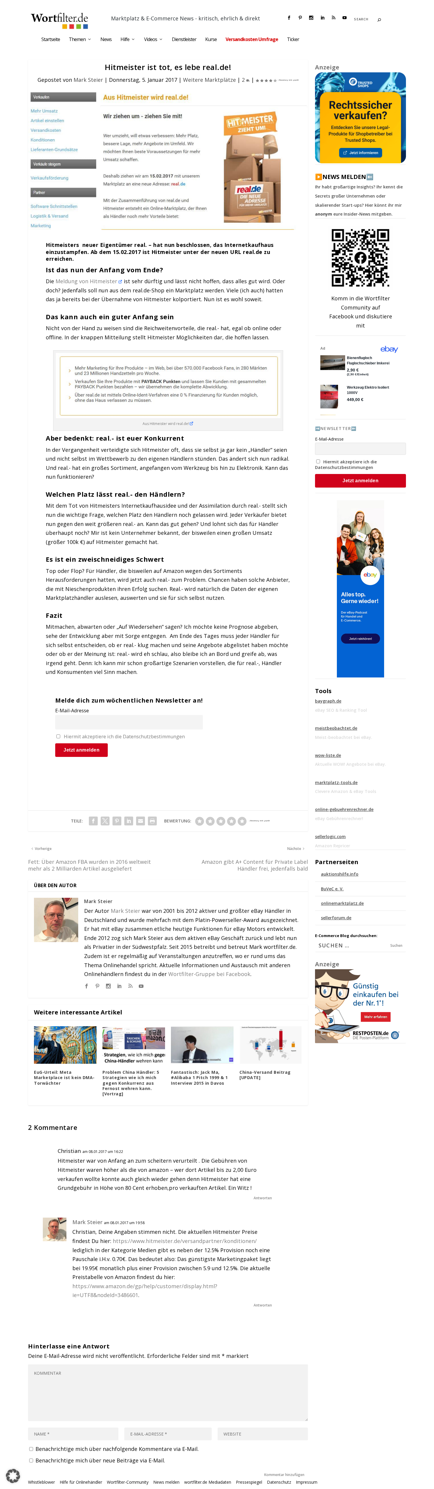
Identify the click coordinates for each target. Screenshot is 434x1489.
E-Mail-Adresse (72, 710)
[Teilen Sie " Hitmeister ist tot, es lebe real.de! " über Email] (140, 821)
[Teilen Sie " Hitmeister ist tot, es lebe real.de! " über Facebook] (93, 821)
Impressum (306, 1482)
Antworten (263, 1197)
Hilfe (124, 40)
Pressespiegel (249, 1482)
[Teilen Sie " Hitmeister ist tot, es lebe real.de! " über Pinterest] (117, 821)
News (106, 40)
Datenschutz (279, 1482)
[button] (13, 1476)
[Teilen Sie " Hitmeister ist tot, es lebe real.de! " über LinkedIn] (129, 821)
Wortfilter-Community (128, 1482)
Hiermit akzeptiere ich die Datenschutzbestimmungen (124, 736)
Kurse (211, 40)
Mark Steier (88, 79)
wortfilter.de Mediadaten (207, 1482)
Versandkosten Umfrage (252, 40)
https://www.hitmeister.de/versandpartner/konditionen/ (185, 1240)
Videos (150, 40)
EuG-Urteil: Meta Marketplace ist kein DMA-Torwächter (64, 1077)
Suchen (396, 945)
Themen (77, 40)
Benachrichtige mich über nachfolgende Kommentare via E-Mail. (117, 1448)
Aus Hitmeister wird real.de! (166, 423)
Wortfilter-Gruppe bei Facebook (209, 974)
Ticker (293, 40)
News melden (166, 1482)
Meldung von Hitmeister (87, 281)
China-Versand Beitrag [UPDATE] (265, 1074)
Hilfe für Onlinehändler (81, 1482)
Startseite (50, 40)
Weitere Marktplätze (209, 79)
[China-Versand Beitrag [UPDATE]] (270, 1045)
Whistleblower (41, 1482)
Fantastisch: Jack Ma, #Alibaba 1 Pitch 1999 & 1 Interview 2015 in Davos (199, 1077)
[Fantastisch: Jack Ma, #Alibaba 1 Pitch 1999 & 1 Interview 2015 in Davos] (202, 1045)
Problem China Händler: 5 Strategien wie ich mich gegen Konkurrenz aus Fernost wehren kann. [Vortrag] (130, 1083)
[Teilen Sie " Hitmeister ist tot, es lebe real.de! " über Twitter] (105, 821)
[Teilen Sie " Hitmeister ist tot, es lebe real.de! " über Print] (152, 821)
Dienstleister (184, 40)
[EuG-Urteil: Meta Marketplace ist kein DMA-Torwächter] (65, 1045)
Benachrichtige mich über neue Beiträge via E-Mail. (100, 1460)
